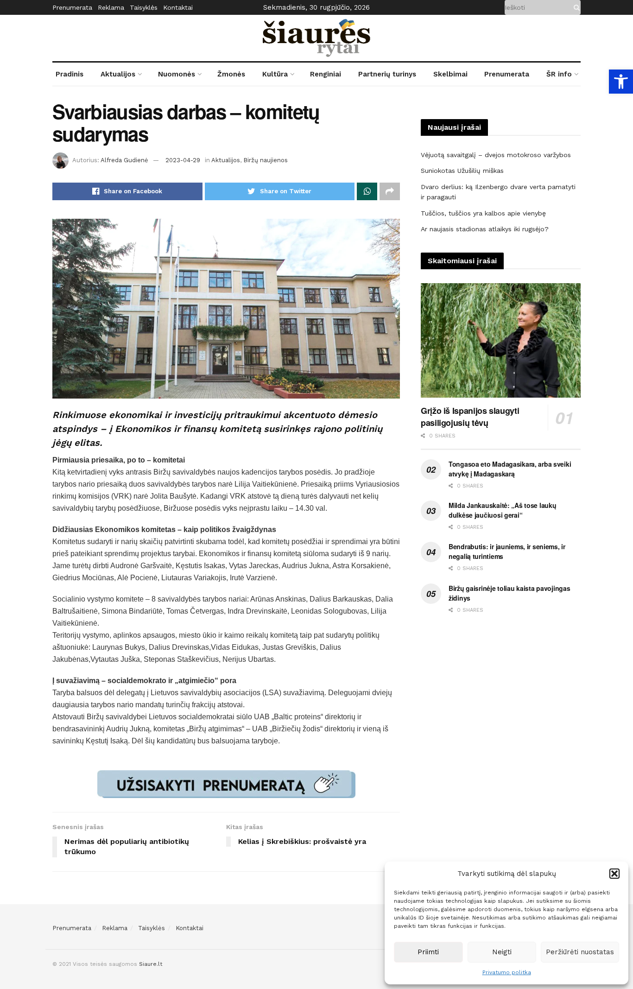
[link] (621, 82)
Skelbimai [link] (450, 74)
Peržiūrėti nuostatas (580, 952)
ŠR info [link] (559, 74)
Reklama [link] (111, 7)
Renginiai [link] (325, 74)
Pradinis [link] (69, 74)
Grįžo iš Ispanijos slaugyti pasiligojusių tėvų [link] (470, 417)
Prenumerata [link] (72, 7)
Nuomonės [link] (176, 74)
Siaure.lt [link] (150, 964)
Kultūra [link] (275, 74)
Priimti (428, 952)
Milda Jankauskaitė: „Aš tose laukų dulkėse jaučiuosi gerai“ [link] (502, 510)
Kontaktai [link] (178, 7)
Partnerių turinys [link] (387, 74)
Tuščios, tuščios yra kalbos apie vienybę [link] (483, 213)
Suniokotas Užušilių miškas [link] (462, 170)
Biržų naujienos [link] (265, 160)
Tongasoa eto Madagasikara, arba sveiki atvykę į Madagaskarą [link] (510, 468)
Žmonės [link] (231, 74)
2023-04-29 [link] (182, 160)
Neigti (502, 952)
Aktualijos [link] (118, 74)
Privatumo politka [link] (506, 972)
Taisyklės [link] (144, 7)
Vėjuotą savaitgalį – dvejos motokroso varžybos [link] (496, 154)
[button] (614, 873)
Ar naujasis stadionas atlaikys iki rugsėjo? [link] (485, 229)
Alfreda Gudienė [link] (124, 160)
